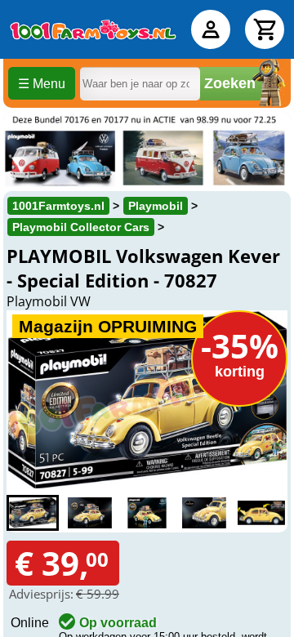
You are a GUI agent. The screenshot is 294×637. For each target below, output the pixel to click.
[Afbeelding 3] (147, 513)
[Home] (93, 29)
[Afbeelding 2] (90, 513)
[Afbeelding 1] (33, 513)
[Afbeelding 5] (261, 513)
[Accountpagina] (210, 29)
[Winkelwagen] (264, 29)
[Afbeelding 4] (204, 513)
